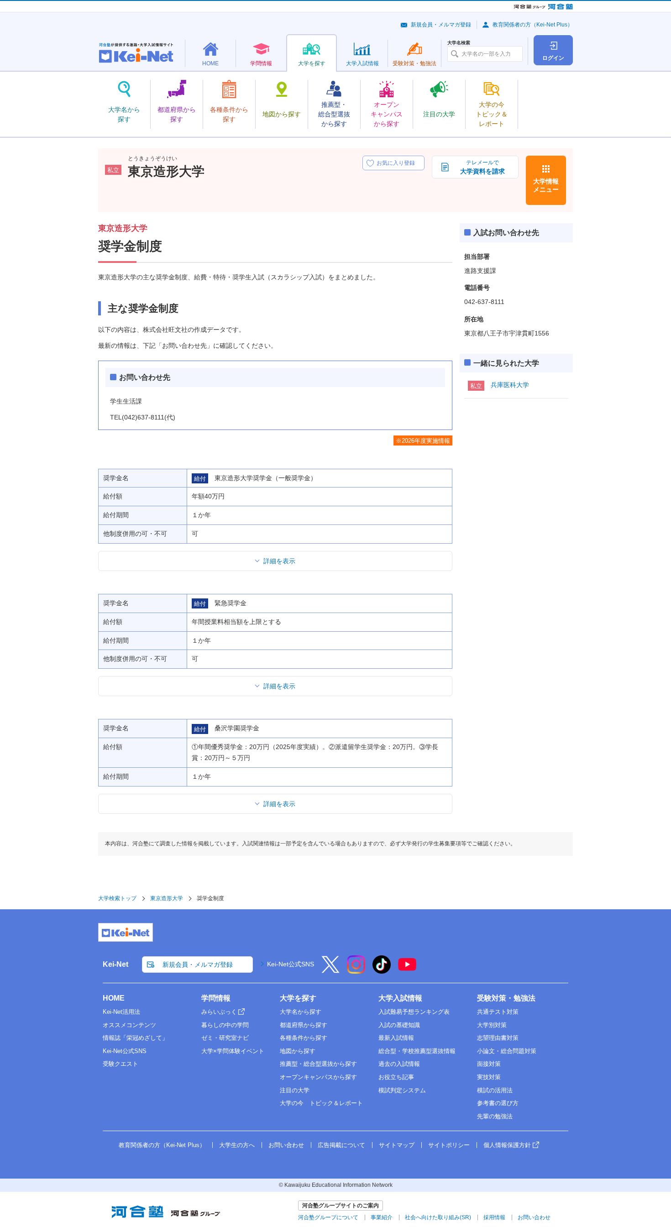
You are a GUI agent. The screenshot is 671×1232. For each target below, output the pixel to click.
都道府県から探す (303, 1025)
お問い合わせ (286, 1145)
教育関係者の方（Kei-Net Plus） (533, 24)
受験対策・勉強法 (506, 998)
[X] (330, 970)
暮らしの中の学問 (225, 1025)
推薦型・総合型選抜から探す (318, 1063)
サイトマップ (396, 1145)
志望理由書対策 (498, 1037)
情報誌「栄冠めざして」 (135, 1037)
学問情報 (216, 998)
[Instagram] (356, 970)
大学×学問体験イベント (232, 1051)
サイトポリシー (449, 1145)
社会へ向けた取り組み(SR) (438, 1217)
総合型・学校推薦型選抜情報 (417, 1051)
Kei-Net (115, 964)
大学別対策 (492, 1025)
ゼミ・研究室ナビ (225, 1037)
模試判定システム (402, 1090)
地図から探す (297, 1051)
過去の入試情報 (399, 1063)
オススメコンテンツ (129, 1025)
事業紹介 (382, 1217)
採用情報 (494, 1217)
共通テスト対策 (498, 1011)
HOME (114, 998)
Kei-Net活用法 (121, 1011)
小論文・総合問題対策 (506, 1051)
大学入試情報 (400, 998)
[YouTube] (407, 970)
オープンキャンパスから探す (318, 1077)
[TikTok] (381, 970)
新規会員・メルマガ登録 (441, 24)
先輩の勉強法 (495, 1116)
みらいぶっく (219, 1011)
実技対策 (489, 1077)
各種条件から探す (303, 1037)
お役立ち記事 (396, 1077)
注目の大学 (294, 1090)
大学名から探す (300, 1011)
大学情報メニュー (546, 185)
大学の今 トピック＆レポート (321, 1103)
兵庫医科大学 (510, 384)
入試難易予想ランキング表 (414, 1011)
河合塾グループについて (328, 1217)
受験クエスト (120, 1063)
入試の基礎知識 (399, 1025)
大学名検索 (458, 43)
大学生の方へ (237, 1145)
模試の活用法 (495, 1090)
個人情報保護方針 (507, 1145)
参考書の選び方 (498, 1103)
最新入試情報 (396, 1037)
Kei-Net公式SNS (290, 964)
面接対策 (489, 1063)
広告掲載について (341, 1145)
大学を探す (298, 998)
